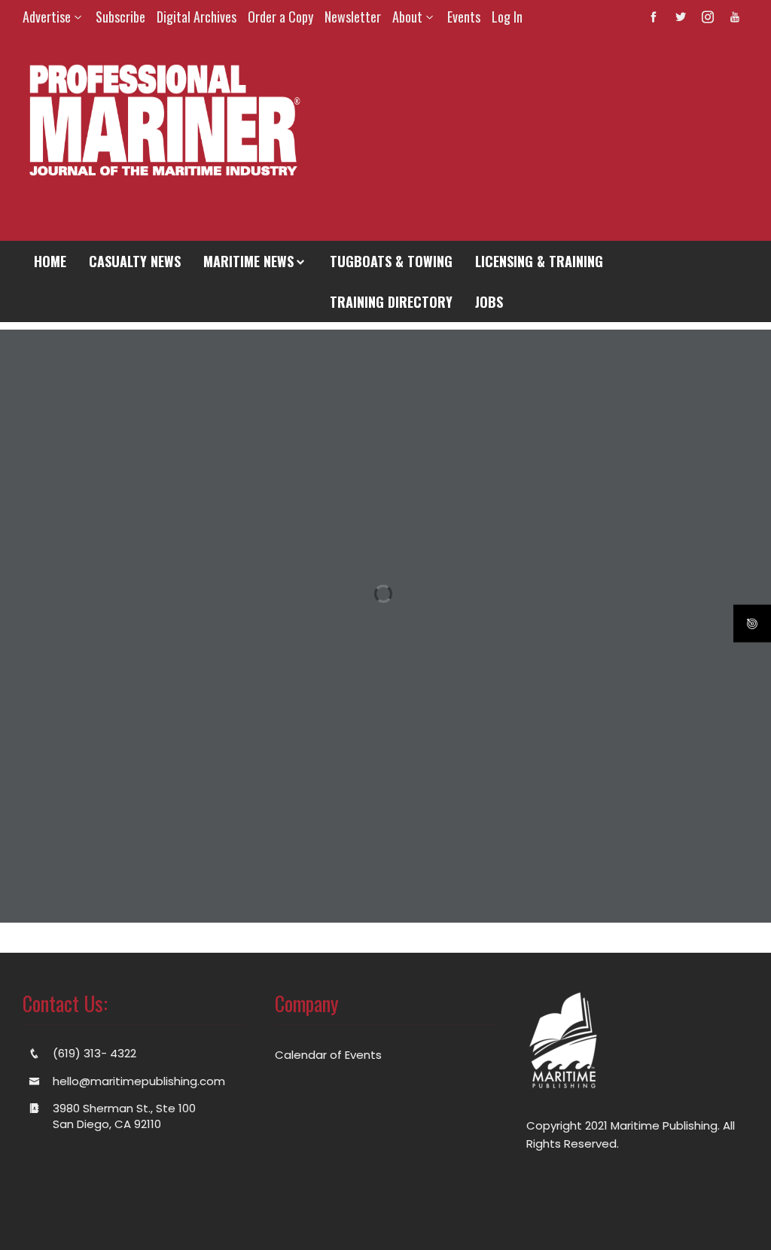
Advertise (47, 16)
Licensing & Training (539, 261)
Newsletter (353, 16)
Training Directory (391, 302)
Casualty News (135, 261)
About (407, 16)
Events (463, 16)
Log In (507, 16)
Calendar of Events (328, 1055)
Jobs (489, 302)
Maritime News (248, 261)
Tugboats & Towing (391, 261)
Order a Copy (280, 16)
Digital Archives (196, 16)
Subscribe (120, 16)
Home (50, 261)
